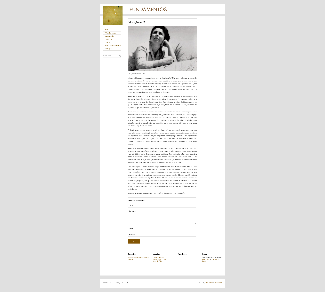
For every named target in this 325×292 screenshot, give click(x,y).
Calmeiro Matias (158, 257)
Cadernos (108, 39)
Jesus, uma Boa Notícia (113, 46)
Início (107, 30)
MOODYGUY (218, 282)
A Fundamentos (110, 33)
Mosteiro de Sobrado (160, 259)
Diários (107, 42)
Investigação (109, 36)
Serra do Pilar (157, 261)
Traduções (108, 49)
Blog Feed (205, 259)
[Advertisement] (207, 9)
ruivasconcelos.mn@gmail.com (138, 257)
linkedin (130, 259)
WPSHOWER (209, 282)
